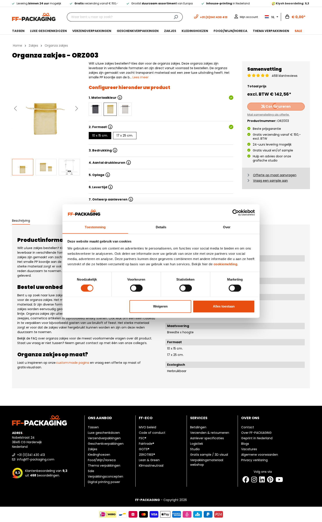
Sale (91, 471)
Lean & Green (149, 460)
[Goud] (110, 109)
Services (198, 417)
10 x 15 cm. (100, 135)
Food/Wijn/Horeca (102, 460)
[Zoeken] (176, 16)
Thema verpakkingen (104, 465)
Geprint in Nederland (256, 438)
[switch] (136, 288)
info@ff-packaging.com (35, 459)
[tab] (21, 221)
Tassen (93, 427)
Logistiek (196, 443)
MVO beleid (147, 427)
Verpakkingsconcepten (105, 476)
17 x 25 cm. (125, 135)
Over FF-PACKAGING (256, 433)
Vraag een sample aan (270, 180)
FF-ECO (145, 417)
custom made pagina (72, 362)
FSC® (142, 438)
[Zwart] (95, 109)
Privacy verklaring (254, 460)
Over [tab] (226, 227)
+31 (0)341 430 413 (30, 455)
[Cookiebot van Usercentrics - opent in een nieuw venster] (235, 212)
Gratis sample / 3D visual (209, 454)
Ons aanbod (100, 417)
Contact (247, 427)
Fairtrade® (146, 443)
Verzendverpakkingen (104, 438)
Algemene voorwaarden (259, 454)
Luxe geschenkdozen (104, 433)
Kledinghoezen (99, 454)
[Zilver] (125, 109)
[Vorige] (15, 108)
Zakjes (92, 449)
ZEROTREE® (147, 454)
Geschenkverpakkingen (106, 443)
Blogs (245, 443)
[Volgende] (76, 108)
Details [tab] (161, 227)
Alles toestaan (224, 306)
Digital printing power (104, 482)
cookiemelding (225, 264)
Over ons (250, 417)
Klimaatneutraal (151, 465)
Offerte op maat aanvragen (274, 175)
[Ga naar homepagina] (33, 16)
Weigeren (160, 306)
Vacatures (249, 449)
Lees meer (141, 77)
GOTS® (144, 449)
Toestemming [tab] (95, 227)
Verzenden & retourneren (209, 433)
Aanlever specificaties (207, 438)
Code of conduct (152, 433)
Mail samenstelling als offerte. (268, 114)
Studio (195, 449)
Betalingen (198, 427)
